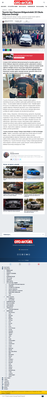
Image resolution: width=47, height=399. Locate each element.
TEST (7, 275)
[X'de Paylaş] (6, 50)
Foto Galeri (7, 378)
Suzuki (10, 368)
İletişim (6, 388)
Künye (5, 387)
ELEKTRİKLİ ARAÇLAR (14, 292)
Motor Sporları (22, 6)
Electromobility (40, 6)
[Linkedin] (20, 160)
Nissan (10, 356)
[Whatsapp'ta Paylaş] (8, 50)
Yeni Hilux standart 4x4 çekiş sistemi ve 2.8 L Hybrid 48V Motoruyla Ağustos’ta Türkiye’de (33, 195)
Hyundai (10, 331)
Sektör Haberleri (12, 289)
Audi (9, 314)
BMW (9, 317)
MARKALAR (9, 270)
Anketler (6, 385)
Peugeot (10, 359)
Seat (9, 363)
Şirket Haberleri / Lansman (15, 290)
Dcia (9, 321)
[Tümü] (43, 234)
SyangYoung (11, 370)
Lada (9, 339)
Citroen (10, 320)
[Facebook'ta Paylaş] (3, 50)
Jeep (9, 335)
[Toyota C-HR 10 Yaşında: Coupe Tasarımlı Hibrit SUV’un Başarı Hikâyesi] (13, 187)
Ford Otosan (11, 328)
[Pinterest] (22, 254)
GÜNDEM (10, 285)
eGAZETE (9, 279)
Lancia (10, 342)
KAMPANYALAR (31, 6)
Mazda (10, 349)
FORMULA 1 (11, 298)
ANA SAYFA (3, 6)
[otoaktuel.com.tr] (23, 2)
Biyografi (6, 384)
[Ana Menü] (2, 2)
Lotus (10, 346)
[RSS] (29, 254)
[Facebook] (13, 160)
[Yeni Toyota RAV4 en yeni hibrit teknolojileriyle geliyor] (34, 204)
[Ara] (44, 2)
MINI (9, 353)
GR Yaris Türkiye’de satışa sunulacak (11, 211)
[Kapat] (46, 391)
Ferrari (10, 323)
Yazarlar (6, 381)
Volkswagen (11, 374)
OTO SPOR (11, 299)
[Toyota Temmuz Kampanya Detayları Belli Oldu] (34, 172)
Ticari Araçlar (9, 304)
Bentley (10, 315)
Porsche (10, 360)
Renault (10, 362)
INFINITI (10, 332)
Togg (9, 371)
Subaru (10, 367)
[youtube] (39, 264)
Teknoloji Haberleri (13, 309)
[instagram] (29, 264)
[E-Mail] (11, 160)
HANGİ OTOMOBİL (11, 273)
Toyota (10, 373)
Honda (10, 329)
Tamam (8, 393)
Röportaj (6, 382)
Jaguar (10, 334)
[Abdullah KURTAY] (6, 154)
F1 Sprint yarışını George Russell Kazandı (15, 396)
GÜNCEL (8, 271)
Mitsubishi (11, 354)
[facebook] (10, 264)
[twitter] (20, 264)
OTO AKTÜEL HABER (12, 6)
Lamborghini (11, 340)
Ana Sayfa (6, 267)
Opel (9, 357)
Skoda (10, 365)
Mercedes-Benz (12, 351)
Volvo (10, 376)
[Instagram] (18, 160)
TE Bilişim (27, 260)
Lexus (10, 345)
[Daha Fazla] (10, 50)
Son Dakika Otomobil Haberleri (16, 284)
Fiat (9, 324)
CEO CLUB (9, 278)
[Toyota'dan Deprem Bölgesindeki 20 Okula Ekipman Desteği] (23, 36)
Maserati (10, 348)
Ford (9, 326)
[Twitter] (16, 160)
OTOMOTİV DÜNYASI (14, 287)
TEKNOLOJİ (9, 307)
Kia (9, 337)
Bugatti (10, 318)
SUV (9, 295)
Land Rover (11, 343)
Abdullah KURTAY (14, 153)
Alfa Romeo (11, 312)
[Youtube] (27, 254)
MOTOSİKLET (10, 306)
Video (6, 379)
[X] (20, 254)
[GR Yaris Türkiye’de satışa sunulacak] (13, 204)
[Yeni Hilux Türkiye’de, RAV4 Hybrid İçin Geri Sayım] (13, 172)
